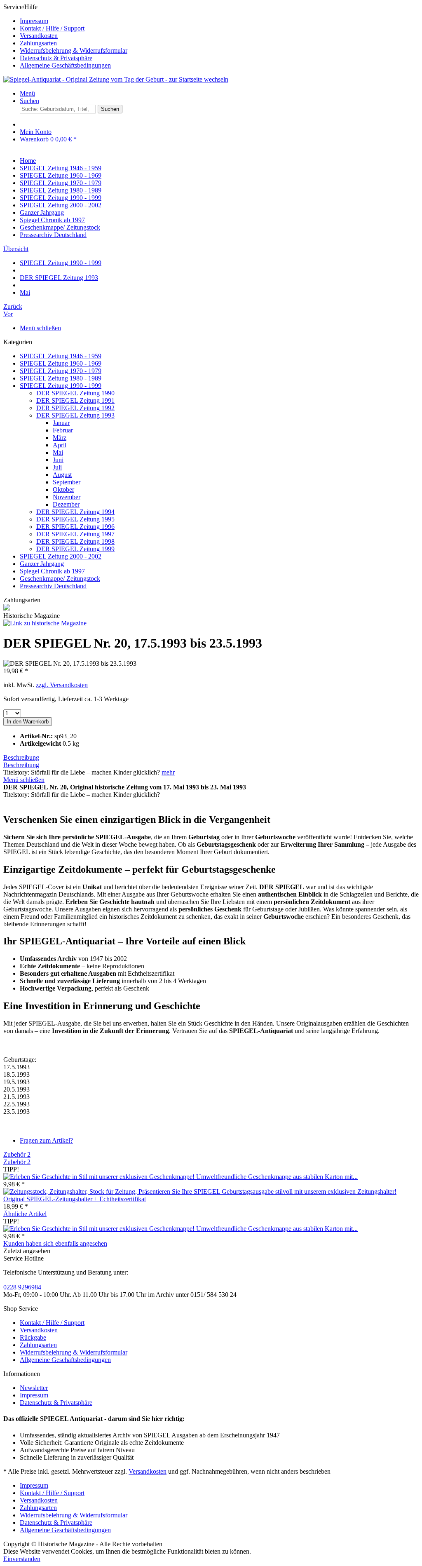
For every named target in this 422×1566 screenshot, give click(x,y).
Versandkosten (39, 35)
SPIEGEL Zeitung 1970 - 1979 (60, 370)
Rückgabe (33, 1337)
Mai (58, 452)
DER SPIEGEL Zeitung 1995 (75, 519)
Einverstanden (21, 1558)
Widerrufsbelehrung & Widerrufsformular (73, 50)
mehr (168, 772)
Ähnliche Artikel (25, 1213)
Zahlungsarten (38, 43)
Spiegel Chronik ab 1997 (52, 571)
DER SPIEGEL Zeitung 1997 (75, 534)
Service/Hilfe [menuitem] (65, 36)
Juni (58, 459)
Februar (63, 430)
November (66, 496)
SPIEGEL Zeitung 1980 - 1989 (60, 378)
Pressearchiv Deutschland (53, 585)
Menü (27, 93)
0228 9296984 (22, 1287)
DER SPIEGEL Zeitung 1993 (75, 415)
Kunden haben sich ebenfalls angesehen (55, 1243)
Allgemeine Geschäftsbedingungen (65, 65)
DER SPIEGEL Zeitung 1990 (75, 393)
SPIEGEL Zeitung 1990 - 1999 (60, 385)
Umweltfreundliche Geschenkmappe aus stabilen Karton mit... (277, 1176)
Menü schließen (40, 327)
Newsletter (34, 1387)
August (62, 474)
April (59, 444)
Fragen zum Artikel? (46, 1140)
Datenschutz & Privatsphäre (56, 57)
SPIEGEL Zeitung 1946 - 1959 (60, 355)
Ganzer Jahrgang (42, 563)
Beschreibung (21, 757)
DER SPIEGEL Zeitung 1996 (75, 526)
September (66, 482)
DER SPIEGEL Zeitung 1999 (75, 548)
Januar (61, 422)
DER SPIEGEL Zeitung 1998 (75, 541)
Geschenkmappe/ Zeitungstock (60, 578)
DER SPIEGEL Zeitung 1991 (75, 400)
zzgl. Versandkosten (62, 684)
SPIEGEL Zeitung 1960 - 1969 (60, 363)
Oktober (63, 489)
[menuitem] (219, 21)
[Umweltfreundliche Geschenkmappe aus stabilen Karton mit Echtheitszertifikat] (99, 1176)
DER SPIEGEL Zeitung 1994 (75, 511)
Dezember (66, 504)
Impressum (34, 20)
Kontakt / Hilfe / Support (52, 28)
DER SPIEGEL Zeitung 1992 (75, 407)
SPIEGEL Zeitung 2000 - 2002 (60, 556)
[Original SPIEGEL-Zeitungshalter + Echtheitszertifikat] (199, 1191)
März (59, 437)
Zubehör (16, 1154)
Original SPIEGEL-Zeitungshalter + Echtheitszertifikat (74, 1198)
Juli (57, 467)
